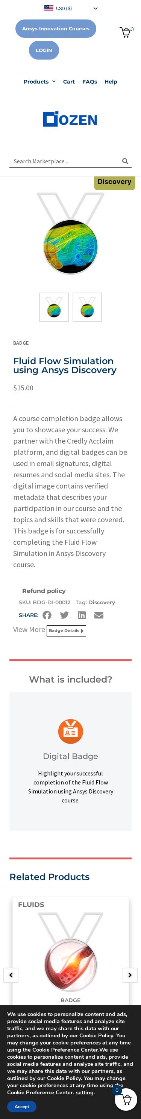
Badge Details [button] (64, 630)
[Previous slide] (10, 975)
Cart (69, 81)
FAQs (89, 81)
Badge (21, 342)
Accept (22, 1107)
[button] (47, 615)
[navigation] (70, 8)
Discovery (101, 602)
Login (44, 50)
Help (111, 81)
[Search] (125, 161)
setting (85, 1092)
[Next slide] (130, 975)
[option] (70, 969)
